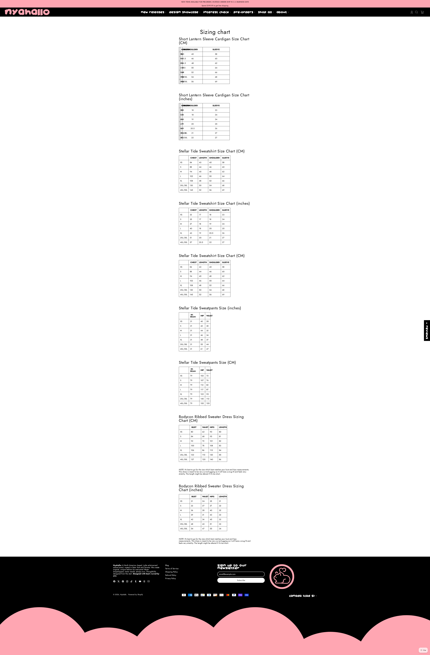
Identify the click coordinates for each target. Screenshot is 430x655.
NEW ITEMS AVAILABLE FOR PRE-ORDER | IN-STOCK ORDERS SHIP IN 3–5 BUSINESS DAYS (215, 2)
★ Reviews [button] (427, 330)
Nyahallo (123, 594)
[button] (416, 12)
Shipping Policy (171, 571)
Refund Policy (170, 575)
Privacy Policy (170, 578)
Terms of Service (171, 568)
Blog (167, 565)
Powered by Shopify (135, 594)
